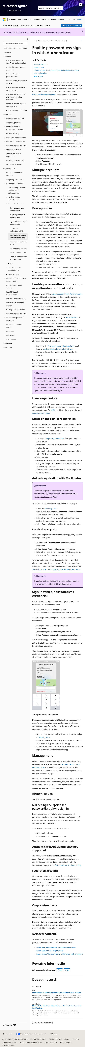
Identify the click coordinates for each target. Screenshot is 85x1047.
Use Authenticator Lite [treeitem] (18, 253)
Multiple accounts (40, 64)
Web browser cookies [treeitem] (14, 165)
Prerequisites (39, 67)
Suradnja (75, 1039)
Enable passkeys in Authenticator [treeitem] (17, 209)
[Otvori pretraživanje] (74, 19)
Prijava (79, 19)
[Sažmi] (27, 39)
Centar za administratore (71, 25)
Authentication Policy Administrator (58, 349)
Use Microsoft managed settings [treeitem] (15, 304)
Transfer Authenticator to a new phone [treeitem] (18, 258)
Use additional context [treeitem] (18, 249)
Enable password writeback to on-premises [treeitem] (16, 88)
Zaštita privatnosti (8, 1042)
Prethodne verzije (55, 1039)
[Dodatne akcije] (81, 41)
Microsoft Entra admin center (60, 346)
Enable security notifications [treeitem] (16, 110)
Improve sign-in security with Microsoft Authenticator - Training (56, 993)
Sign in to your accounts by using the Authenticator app (55, 569)
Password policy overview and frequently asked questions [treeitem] (15, 97)
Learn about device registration (49, 951)
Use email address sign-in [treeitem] (16, 299)
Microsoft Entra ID (45, 41)
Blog (66, 1039)
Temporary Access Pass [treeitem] (14, 179)
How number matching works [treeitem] (18, 243)
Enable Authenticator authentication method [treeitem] (19, 236)
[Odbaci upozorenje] (80, 4)
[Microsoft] (4, 19)
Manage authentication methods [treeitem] (15, 174)
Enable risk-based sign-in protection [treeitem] (15, 68)
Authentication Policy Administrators (67, 294)
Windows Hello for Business (44, 94)
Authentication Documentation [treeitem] (15, 48)
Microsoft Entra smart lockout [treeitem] (14, 325)
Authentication (59, 41)
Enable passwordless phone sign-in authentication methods (56, 70)
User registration (40, 73)
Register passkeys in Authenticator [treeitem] (17, 216)
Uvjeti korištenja (51, 1042)
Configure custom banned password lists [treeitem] (16, 105)
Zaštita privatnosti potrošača (30, 1042)
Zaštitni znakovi (65, 1042)
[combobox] (15, 43)
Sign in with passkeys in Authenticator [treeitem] (19, 222)
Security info (71, 317)
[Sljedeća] (69, 19)
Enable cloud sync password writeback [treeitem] (16, 82)
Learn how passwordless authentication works (56, 947)
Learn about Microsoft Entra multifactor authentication (59, 954)
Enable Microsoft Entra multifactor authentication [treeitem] (16, 61)
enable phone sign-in (41, 413)
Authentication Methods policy (68, 865)
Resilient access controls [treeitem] (15, 160)
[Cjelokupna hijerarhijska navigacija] (34, 41)
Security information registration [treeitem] (13, 155)
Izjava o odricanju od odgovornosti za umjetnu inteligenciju (24, 1039)
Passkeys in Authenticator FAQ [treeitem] (16, 229)
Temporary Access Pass (54, 438)
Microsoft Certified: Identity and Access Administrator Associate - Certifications (57, 1007)
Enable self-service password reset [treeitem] (13, 75)
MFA (53, 410)
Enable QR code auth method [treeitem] (14, 286)
